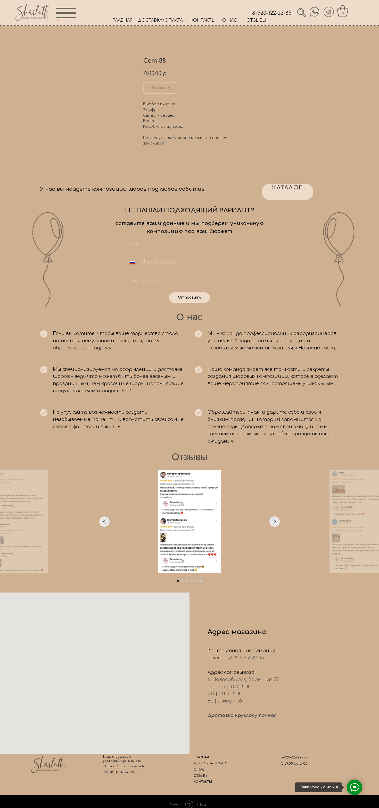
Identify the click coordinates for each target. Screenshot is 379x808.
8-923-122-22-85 (272, 13)
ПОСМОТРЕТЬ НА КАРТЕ (120, 772)
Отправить (189, 297)
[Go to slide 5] (196, 581)
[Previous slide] (104, 521)
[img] (314, 12)
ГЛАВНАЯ (122, 20)
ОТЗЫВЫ (256, 20)
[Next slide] (274, 521)
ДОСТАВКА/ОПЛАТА (160, 20)
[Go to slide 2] (183, 581)
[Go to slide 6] (201, 581)
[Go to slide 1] (178, 581)
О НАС (229, 20)
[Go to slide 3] (187, 581)
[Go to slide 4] (192, 581)
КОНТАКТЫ (203, 20)
